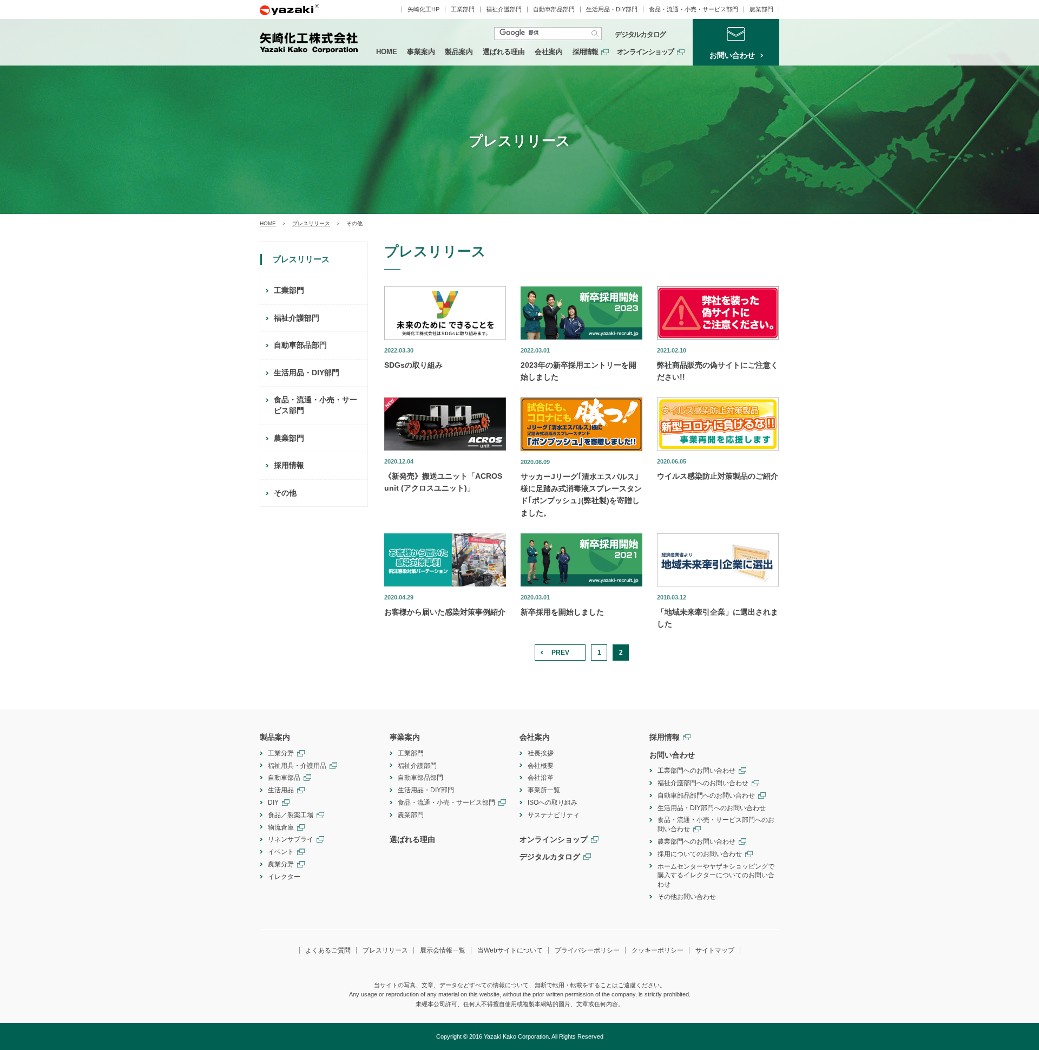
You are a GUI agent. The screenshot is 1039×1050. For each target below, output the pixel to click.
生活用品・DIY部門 (611, 9)
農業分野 (281, 864)
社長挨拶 (541, 753)
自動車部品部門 (554, 9)
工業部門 (463, 9)
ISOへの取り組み (552, 802)
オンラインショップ (645, 52)
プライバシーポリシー (587, 950)
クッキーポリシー (657, 950)
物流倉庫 (281, 827)
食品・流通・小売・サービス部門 (693, 9)
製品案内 (459, 52)
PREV (560, 652)
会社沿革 (541, 777)
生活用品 (281, 790)
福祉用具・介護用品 (297, 765)
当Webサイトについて (510, 950)
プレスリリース (311, 223)
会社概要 (541, 765)
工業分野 (281, 753)
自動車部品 (284, 777)
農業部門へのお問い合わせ (696, 841)
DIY (273, 802)
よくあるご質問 (328, 950)
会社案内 (549, 52)
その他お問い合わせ (686, 897)
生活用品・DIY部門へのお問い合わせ (711, 808)
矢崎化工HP (423, 9)
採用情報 (585, 52)
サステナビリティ (554, 815)
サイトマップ (714, 950)
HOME (386, 52)
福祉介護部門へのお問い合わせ (702, 783)
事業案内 (421, 52)
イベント (281, 852)
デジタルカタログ (640, 34)
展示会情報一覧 (442, 950)
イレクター (284, 877)
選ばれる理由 (504, 52)
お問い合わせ (672, 755)
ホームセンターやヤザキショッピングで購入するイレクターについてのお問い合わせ (715, 876)
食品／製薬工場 (290, 815)
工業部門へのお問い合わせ (696, 770)
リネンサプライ (290, 839)
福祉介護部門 (504, 9)
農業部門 (761, 9)
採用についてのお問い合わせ (699, 854)
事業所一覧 (544, 790)
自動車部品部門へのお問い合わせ (706, 795)
